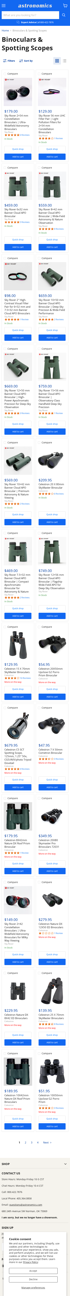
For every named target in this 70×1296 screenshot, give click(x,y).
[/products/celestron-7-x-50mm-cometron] (52, 726)
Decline (33, 1279)
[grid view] (57, 61)
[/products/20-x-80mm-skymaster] (52, 460)
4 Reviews (25, 769)
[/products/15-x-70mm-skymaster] (18, 645)
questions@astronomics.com (25, 1204)
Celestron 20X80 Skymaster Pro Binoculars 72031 (49, 843)
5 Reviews (25, 222)
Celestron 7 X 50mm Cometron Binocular (51, 751)
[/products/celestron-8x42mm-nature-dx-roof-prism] (18, 816)
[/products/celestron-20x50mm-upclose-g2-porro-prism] (52, 645)
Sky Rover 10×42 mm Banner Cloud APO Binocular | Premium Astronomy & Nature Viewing (17, 490)
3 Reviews (25, 413)
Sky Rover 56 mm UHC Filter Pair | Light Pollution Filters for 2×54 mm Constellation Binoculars (52, 124)
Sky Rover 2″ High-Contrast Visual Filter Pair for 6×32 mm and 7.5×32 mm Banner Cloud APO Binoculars (17, 306)
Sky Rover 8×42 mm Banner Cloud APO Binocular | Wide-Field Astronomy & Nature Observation (52, 216)
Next (46, 1142)
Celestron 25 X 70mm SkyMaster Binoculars (51, 1016)
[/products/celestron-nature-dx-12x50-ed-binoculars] (52, 900)
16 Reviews (25, 678)
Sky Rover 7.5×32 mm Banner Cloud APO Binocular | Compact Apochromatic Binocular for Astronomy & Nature (17, 583)
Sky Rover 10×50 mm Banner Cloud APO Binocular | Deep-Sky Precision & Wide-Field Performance (52, 306)
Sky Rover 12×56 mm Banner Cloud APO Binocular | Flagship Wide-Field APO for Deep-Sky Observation (52, 581)
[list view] (64, 61)
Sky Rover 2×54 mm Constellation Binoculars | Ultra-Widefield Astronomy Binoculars (16, 122)
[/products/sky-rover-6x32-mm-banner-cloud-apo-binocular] (18, 186)
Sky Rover (9, 132)
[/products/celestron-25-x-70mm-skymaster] (52, 991)
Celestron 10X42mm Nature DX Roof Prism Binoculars (17, 1099)
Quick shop (18, 149)
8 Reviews (59, 228)
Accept (33, 1270)
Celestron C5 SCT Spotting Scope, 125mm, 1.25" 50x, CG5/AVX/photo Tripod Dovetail (17, 756)
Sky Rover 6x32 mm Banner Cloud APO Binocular (16, 213)
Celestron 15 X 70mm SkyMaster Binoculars (17, 670)
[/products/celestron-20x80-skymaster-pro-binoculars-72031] (52, 816)
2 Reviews (59, 319)
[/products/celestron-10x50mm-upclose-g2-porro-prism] (52, 1071)
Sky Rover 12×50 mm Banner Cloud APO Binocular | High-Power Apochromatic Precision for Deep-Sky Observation (17, 399)
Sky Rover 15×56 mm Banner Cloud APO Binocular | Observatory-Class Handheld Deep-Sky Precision (51, 399)
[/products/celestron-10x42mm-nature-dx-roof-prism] (18, 1071)
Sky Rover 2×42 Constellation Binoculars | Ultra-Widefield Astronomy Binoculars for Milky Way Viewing (16, 932)
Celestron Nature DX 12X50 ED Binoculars (51, 925)
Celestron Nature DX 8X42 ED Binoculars (16, 1016)
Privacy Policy (30, 1262)
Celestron (43, 490)
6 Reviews (25, 135)
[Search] (63, 15)
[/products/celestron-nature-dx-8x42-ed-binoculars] (18, 991)
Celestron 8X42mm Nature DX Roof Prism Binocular (17, 843)
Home (5, 30)
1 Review (58, 138)
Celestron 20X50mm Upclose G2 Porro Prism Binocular (51, 672)
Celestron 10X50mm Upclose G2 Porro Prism (51, 1099)
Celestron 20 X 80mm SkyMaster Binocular (51, 485)
